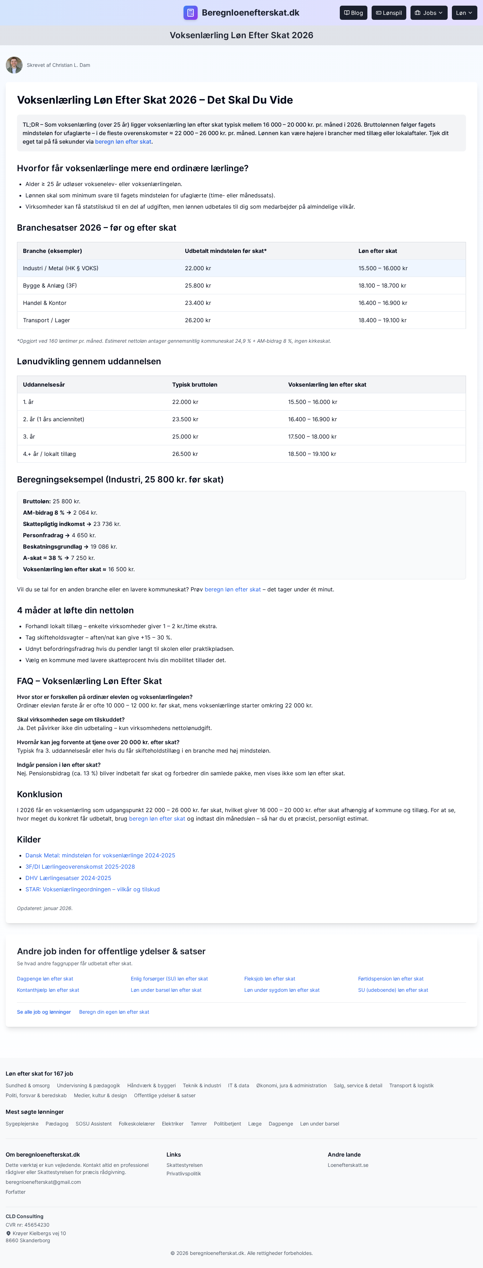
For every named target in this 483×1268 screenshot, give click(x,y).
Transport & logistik (411, 1085)
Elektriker (173, 1124)
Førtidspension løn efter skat (391, 978)
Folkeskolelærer (137, 1124)
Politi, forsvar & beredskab (36, 1095)
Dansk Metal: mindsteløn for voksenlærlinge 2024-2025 (100, 855)
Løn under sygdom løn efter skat (282, 990)
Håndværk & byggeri (151, 1085)
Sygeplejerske (22, 1124)
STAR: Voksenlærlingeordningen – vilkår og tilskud (92, 889)
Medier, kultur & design (100, 1095)
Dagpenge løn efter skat (45, 978)
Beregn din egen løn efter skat (114, 1012)
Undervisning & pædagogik (88, 1085)
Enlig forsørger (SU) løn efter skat (169, 978)
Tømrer (199, 1124)
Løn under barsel (319, 1124)
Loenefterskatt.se (348, 1165)
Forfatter (15, 1192)
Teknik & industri (202, 1085)
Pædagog (57, 1124)
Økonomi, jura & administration (291, 1085)
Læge (255, 1124)
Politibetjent (227, 1124)
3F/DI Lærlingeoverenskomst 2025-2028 (80, 866)
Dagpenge (281, 1124)
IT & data (238, 1085)
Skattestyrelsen (185, 1165)
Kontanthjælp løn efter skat (48, 990)
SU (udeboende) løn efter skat (393, 990)
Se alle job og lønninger (44, 1012)
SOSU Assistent (94, 1124)
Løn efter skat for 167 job (39, 1073)
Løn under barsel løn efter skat (166, 990)
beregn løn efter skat (123, 141)
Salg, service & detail (358, 1085)
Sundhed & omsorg (28, 1085)
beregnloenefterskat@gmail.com (43, 1182)
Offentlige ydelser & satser (165, 1095)
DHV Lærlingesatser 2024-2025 (68, 877)
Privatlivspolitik (184, 1173)
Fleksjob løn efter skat (269, 978)
